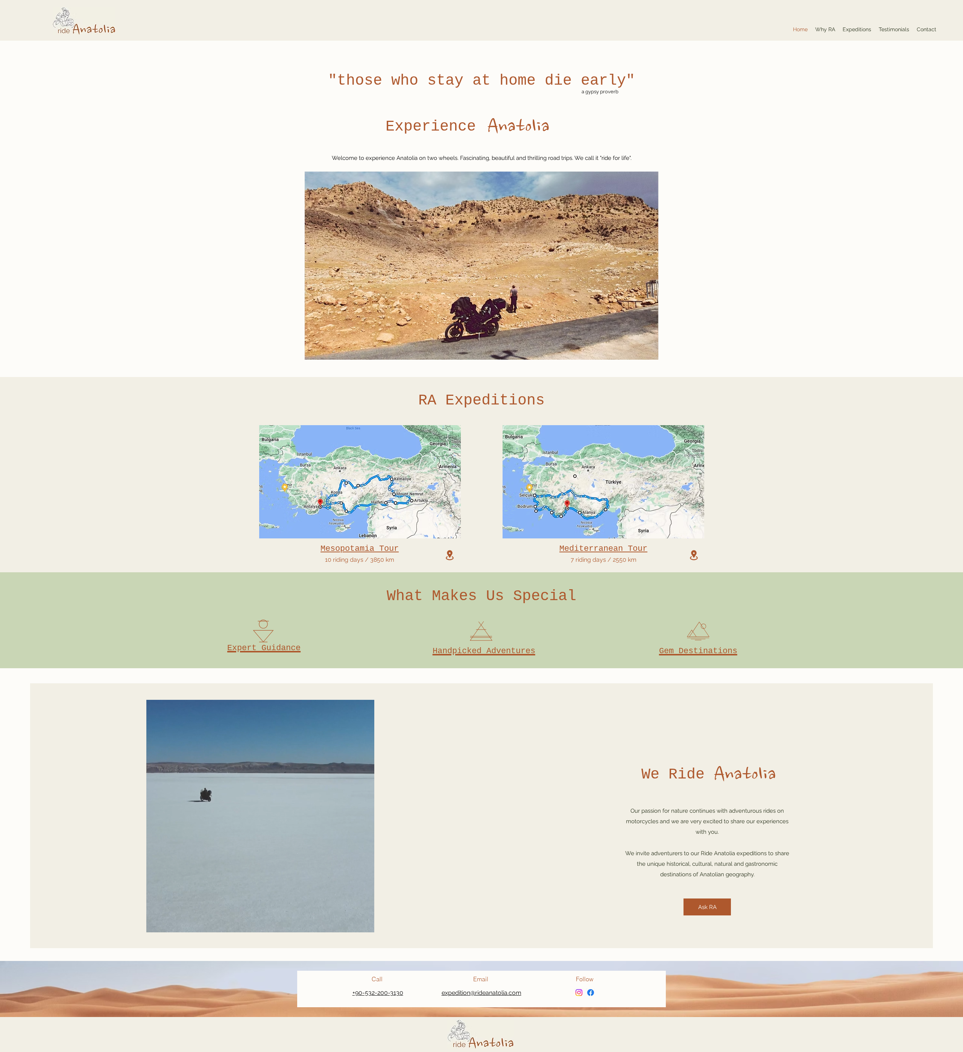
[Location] (449, 555)
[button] (364, 924)
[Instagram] (578, 992)
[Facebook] (590, 992)
